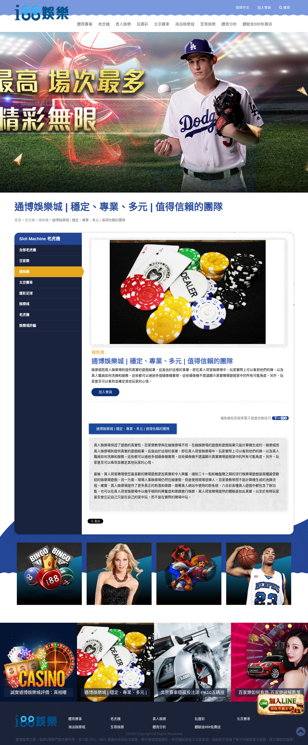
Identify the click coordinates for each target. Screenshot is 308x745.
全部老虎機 (27, 250)
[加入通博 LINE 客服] (281, 703)
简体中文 (242, 7)
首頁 (17, 220)
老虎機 (104, 24)
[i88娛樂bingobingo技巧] (49, 573)
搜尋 (286, 7)
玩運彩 (142, 24)
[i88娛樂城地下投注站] (42, 13)
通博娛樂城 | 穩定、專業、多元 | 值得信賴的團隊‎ (132, 429)
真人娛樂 (123, 24)
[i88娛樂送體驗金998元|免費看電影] (188, 573)
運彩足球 (26, 293)
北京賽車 (161, 24)
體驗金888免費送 (257, 24)
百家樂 (24, 261)
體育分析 (229, 24)
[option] (154, 112)
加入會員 (264, 7)
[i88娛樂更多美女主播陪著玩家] (119, 573)
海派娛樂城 (184, 24)
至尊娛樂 (208, 24)
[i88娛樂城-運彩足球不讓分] (154, 112)
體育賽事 (84, 24)
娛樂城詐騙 (27, 325)
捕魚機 (43, 220)
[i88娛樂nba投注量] (258, 573)
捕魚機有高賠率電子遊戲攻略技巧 (252, 418)
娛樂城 (24, 304)
